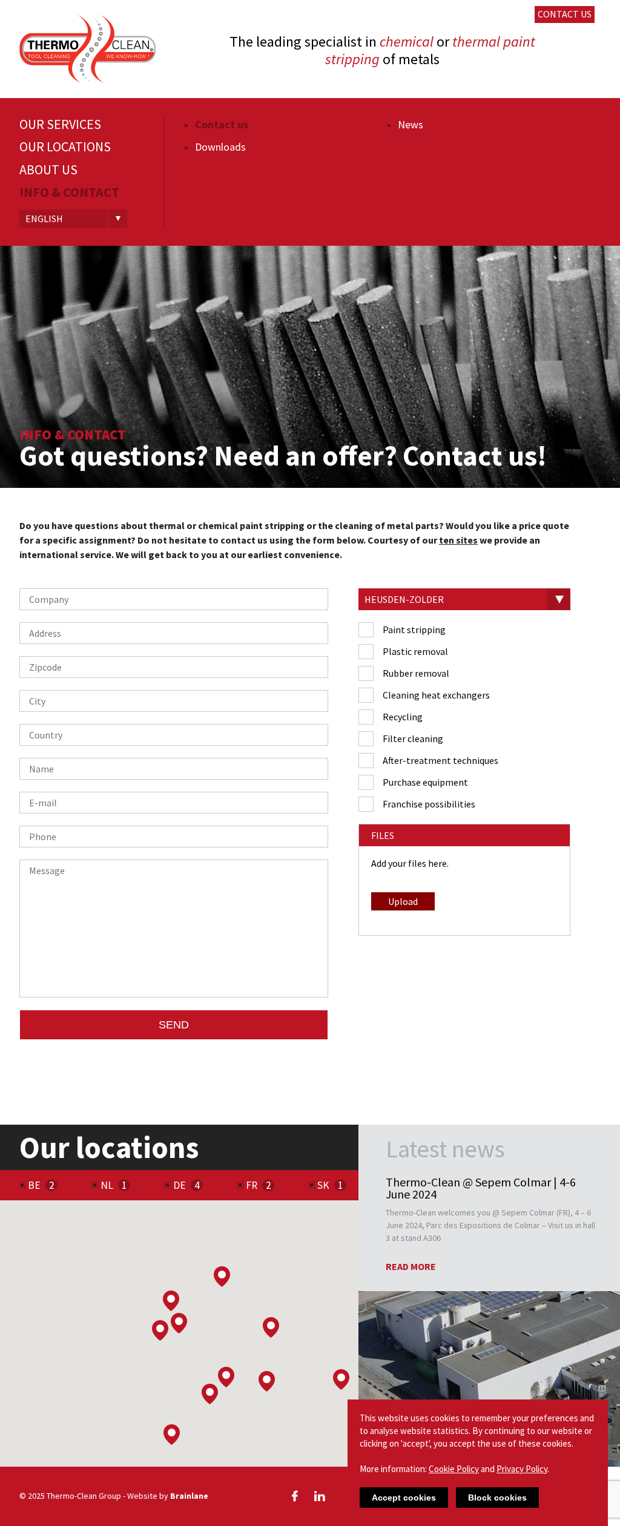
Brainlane (189, 1495)
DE (179, 1185)
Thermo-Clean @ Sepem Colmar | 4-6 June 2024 (481, 1188)
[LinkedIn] (319, 1495)
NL (107, 1185)
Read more (411, 1266)
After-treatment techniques (440, 760)
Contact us (565, 14)
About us (48, 170)
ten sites (458, 540)
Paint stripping (414, 629)
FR (251, 1185)
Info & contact (69, 192)
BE (34, 1185)
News (410, 124)
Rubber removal (416, 673)
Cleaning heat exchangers (436, 695)
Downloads (220, 147)
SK (323, 1185)
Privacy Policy (521, 1469)
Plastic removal (415, 651)
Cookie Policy (454, 1469)
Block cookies (497, 1497)
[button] (210, 1394)
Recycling (403, 717)
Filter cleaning (413, 738)
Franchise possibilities (429, 804)
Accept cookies (404, 1497)
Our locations (65, 147)
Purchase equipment (425, 782)
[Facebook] (294, 1495)
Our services (60, 124)
